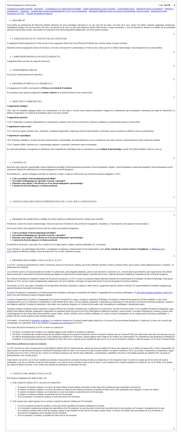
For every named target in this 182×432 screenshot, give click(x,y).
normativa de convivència (62, 323)
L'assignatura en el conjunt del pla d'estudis (63, 9)
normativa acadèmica (40, 320)
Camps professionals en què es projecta (99, 9)
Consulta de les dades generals (20, 9)
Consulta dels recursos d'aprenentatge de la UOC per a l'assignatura (59, 11)
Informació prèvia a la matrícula (149, 9)
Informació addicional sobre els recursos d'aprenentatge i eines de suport (119, 11)
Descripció (38, 9)
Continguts (24, 11)
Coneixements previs (126, 9)
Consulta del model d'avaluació (39, 13)
